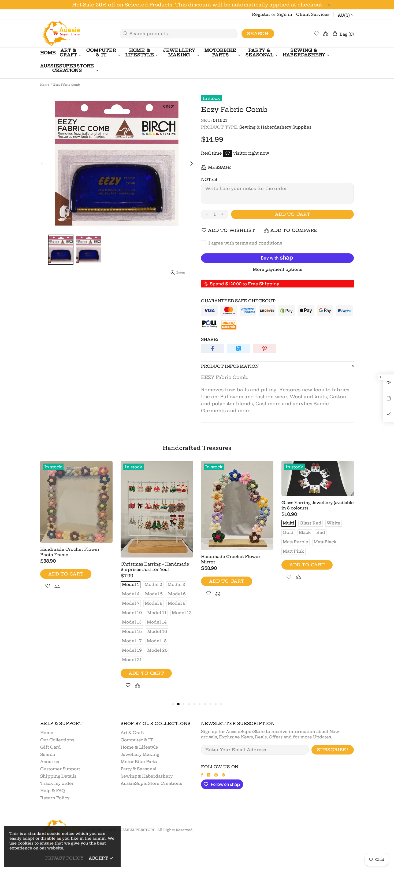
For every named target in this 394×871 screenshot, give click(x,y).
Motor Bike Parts (139, 761)
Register (261, 14)
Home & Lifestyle (139, 747)
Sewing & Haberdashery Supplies (275, 127)
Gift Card (50, 747)
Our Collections (57, 739)
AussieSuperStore (60, 33)
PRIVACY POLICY (64, 858)
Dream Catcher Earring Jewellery (317, 523)
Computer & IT (137, 739)
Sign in (284, 14)
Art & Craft (132, 732)
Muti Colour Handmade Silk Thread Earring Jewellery (151, 505)
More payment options (277, 269)
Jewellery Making (140, 754)
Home (44, 84)
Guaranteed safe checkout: (238, 300)
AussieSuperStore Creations (151, 783)
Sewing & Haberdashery (147, 776)
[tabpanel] (76, 508)
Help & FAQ (52, 790)
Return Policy (54, 797)
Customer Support (60, 768)
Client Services (312, 14)
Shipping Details (58, 776)
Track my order (57, 783)
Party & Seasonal (138, 768)
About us (49, 761)
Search (258, 33)
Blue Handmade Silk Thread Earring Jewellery (232, 505)
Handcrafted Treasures (197, 447)
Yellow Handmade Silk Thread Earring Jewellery (73, 505)
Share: (209, 339)
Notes (209, 179)
